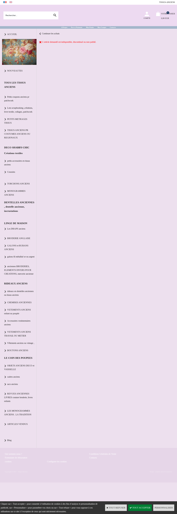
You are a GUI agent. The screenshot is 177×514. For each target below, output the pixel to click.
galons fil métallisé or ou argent (20, 256)
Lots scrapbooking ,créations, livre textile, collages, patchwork (18, 110)
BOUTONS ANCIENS (17, 350)
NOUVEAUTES (15, 71)
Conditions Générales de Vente (102, 454)
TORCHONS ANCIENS (18, 183)
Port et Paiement (76, 27)
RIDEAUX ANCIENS (16, 283)
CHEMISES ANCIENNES (19, 302)
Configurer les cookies (57, 461)
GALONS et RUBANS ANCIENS (16, 247)
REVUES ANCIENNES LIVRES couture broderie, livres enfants (18, 397)
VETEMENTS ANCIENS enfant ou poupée (17, 312)
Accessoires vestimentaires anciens (17, 323)
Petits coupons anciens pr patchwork (16, 99)
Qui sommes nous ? (13, 454)
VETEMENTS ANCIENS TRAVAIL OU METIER (17, 334)
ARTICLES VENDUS (17, 424)
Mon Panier (90, 27)
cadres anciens (13, 377)
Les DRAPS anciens (16, 229)
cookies (8, 461)
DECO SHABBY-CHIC (16, 147)
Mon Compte (101, 27)
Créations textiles (13, 153)
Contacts (113, 27)
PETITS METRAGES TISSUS (15, 121)
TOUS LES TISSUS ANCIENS (15, 84)
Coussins (11, 172)
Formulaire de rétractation (16, 457)
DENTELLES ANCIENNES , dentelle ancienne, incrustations (19, 206)
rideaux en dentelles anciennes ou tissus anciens (19, 293)
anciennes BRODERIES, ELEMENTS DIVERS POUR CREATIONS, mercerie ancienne (18, 270)
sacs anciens (12, 384)
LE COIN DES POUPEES (18, 358)
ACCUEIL (12, 34)
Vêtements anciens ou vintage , (20, 343)
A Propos (64, 27)
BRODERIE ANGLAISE (18, 238)
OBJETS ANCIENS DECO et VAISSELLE (19, 367)
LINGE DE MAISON (15, 223)
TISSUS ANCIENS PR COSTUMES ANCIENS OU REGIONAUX (17, 134)
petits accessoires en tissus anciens (17, 163)
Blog (9, 440)
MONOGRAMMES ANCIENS (14, 193)
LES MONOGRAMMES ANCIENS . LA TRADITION (17, 413)
